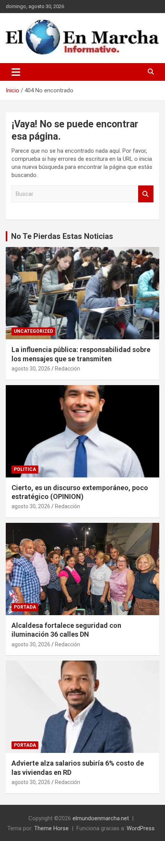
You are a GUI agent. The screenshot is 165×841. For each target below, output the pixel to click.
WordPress (141, 828)
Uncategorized (33, 331)
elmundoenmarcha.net (101, 818)
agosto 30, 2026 (31, 368)
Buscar (145, 194)
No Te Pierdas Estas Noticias (62, 236)
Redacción (67, 368)
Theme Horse (51, 828)
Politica (25, 469)
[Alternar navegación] (16, 72)
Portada (25, 607)
